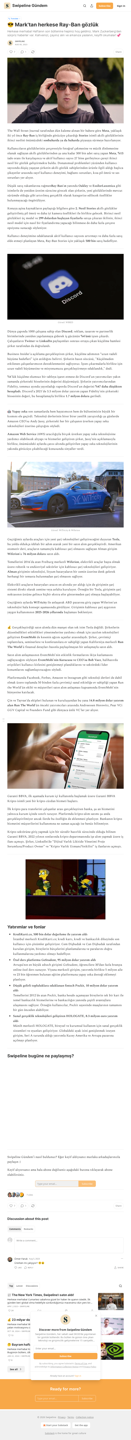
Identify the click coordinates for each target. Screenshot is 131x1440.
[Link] (2, 927)
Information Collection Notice (64, 1366)
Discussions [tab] (32, 1285)
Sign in (121, 5)
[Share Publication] (92, 6)
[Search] (84, 6)
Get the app (81, 1425)
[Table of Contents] (3, 720)
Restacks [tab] (28, 1229)
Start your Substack (57, 1425)
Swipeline (20, 41)
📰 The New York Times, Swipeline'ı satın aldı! (40, 1295)
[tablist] (21, 1229)
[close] (96, 1315)
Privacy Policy (89, 1366)
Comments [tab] (15, 1229)
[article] (65, 1303)
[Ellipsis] (122, 1258)
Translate (14, 18)
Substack (49, 1433)
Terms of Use (81, 1363)
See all (14, 1369)
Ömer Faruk (21, 1258)
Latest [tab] (19, 1285)
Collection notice (85, 1417)
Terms (70, 1417)
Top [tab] (11, 1285)
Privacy (62, 1417)
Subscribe (105, 5)
